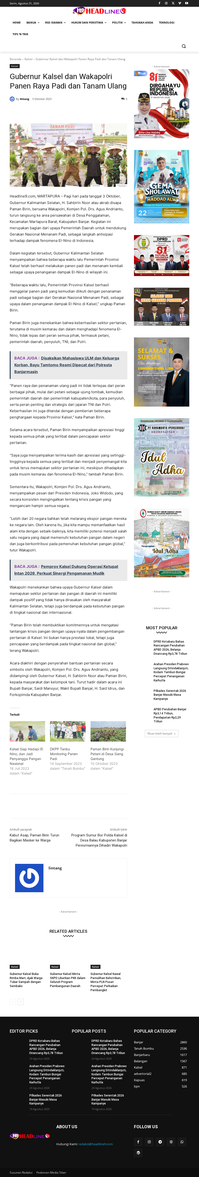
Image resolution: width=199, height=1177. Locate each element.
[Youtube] (186, 3)
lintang (24, 99)
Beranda (15, 59)
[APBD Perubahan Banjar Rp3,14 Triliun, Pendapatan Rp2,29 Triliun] (142, 713)
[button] (183, 46)
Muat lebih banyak (160, 733)
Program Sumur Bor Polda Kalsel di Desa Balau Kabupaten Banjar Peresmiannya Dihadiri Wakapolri (99, 840)
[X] (173, 3)
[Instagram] (166, 3)
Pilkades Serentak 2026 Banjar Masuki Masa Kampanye (170, 695)
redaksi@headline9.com (95, 1144)
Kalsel (29, 59)
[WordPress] (138, 1153)
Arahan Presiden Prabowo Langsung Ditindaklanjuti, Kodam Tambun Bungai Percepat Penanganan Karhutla (171, 672)
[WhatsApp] (79, 111)
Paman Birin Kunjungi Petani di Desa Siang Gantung (107, 754)
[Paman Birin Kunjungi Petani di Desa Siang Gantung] (108, 731)
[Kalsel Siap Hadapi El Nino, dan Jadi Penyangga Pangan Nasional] (27, 731)
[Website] (171, 1142)
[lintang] (13, 99)
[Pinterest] (68, 111)
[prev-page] (13, 1002)
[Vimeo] (179, 3)
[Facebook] (159, 3)
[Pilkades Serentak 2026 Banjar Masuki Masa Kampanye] (142, 695)
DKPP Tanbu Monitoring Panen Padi (64, 754)
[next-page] (20, 1002)
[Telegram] (160, 1142)
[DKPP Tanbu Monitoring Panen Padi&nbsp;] (67, 731)
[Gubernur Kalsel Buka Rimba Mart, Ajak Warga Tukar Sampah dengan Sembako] (28, 956)
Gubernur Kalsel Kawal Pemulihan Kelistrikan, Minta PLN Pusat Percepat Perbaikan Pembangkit (106, 982)
